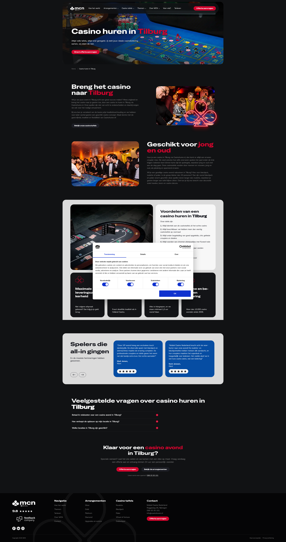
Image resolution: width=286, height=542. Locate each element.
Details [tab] (143, 254)
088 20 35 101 (152, 475)
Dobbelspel (120, 521)
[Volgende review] (82, 374)
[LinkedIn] (18, 528)
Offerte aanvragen (204, 8)
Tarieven (177, 8)
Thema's (140, 8)
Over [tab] (176, 254)
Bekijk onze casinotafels (85, 126)
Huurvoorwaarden (255, 538)
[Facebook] (14, 528)
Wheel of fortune (123, 517)
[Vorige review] (74, 374)
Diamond (88, 517)
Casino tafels (127, 8)
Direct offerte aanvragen (85, 52)
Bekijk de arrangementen (155, 469)
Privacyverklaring (268, 538)
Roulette (119, 505)
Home (74, 69)
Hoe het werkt (94, 8)
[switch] (130, 284)
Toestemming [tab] (109, 254)
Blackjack (120, 509)
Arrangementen (110, 8)
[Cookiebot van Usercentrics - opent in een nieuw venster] (181, 247)
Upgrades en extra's (93, 521)
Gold (87, 509)
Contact (57, 521)
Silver (87, 505)
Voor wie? (167, 8)
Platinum (88, 513)
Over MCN (153, 8)
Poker (118, 513)
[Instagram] (23, 528)
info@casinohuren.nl (155, 513)
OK (175, 293)
